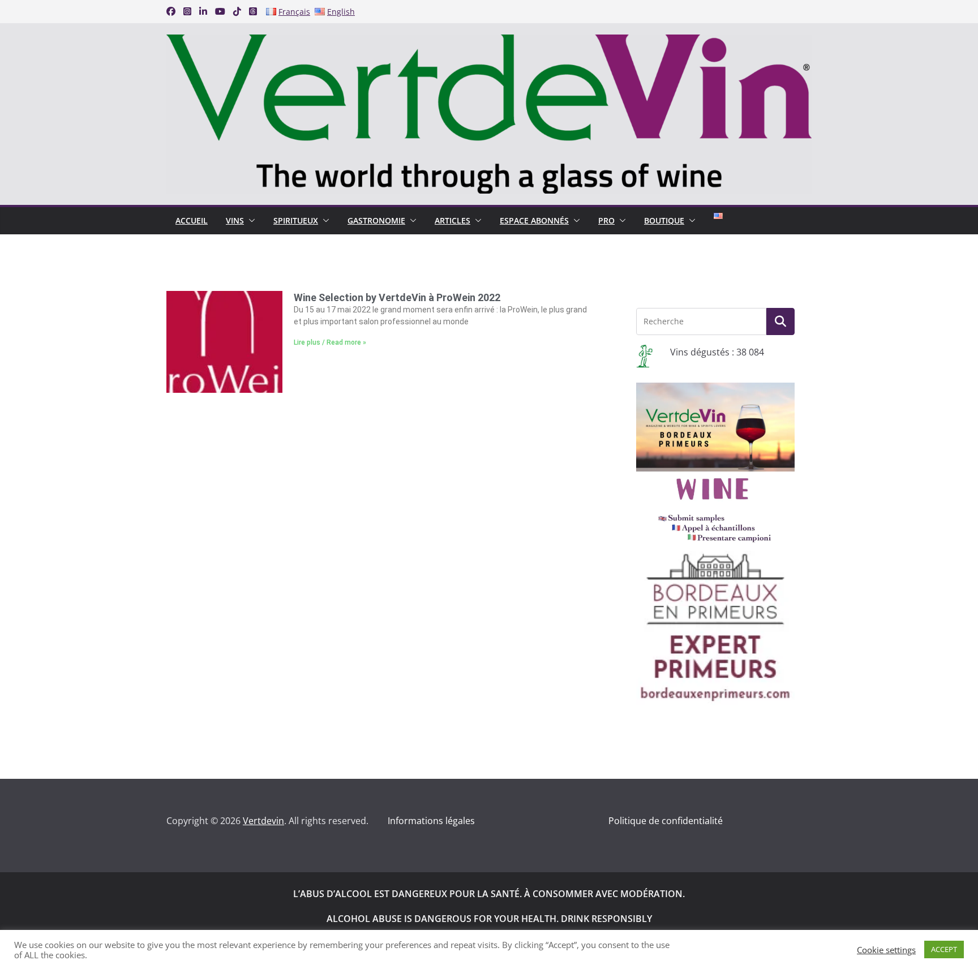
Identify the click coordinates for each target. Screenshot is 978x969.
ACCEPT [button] (944, 949)
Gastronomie (376, 220)
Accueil (191, 220)
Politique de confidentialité (665, 820)
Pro (606, 220)
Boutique (664, 220)
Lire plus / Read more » (330, 342)
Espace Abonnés (534, 220)
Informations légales (431, 820)
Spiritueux (295, 220)
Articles (452, 220)
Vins (235, 220)
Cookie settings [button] (886, 950)
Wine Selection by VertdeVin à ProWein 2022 (397, 297)
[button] (249, 221)
